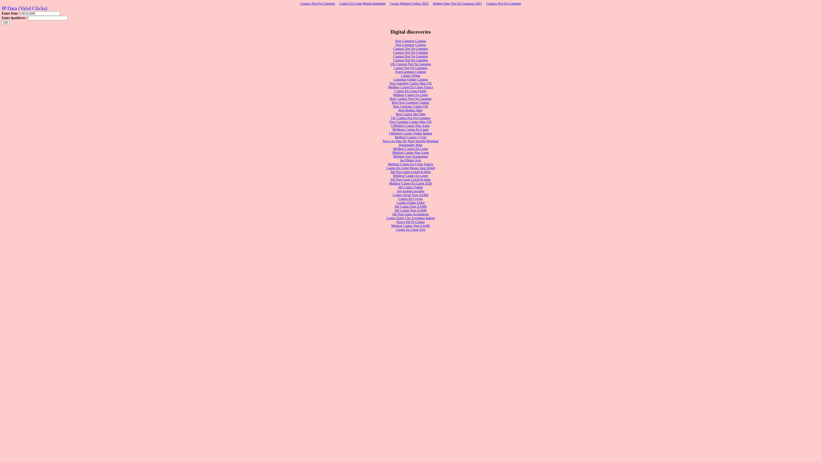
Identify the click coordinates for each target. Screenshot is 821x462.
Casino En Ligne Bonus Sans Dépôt (410, 168)
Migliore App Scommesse (410, 156)
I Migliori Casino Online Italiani (410, 133)
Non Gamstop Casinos (410, 41)
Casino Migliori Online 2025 (409, 3)
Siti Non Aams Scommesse (410, 214)
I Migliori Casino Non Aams (410, 125)
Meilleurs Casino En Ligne (410, 129)
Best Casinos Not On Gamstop (410, 99)
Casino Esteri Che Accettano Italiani (410, 218)
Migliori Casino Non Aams (410, 152)
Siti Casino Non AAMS (410, 206)
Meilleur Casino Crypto (411, 137)
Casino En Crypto (410, 199)
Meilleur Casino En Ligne (410, 95)
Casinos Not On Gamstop (317, 3)
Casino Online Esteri (411, 202)
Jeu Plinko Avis (410, 160)
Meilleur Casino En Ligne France (410, 87)
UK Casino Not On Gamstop (410, 118)
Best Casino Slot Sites (410, 114)
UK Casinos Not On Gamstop (410, 64)
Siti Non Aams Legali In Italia (410, 172)
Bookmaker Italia (410, 145)
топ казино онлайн (410, 191)
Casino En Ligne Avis (410, 229)
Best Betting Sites (410, 110)
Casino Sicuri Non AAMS (410, 195)
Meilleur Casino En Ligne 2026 (410, 183)
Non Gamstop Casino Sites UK (410, 83)
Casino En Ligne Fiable (410, 91)
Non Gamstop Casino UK (410, 106)
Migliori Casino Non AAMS (410, 226)
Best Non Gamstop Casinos (410, 102)
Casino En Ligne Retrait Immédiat (362, 3)
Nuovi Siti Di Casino (410, 222)
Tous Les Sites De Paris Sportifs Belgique (410, 141)
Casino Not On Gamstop (410, 68)
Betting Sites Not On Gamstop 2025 (457, 3)
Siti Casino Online (410, 187)
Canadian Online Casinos (410, 79)
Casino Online (410, 75)
